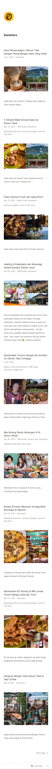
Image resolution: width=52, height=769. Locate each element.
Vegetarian (18, 370)
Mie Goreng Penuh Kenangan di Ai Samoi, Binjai (22, 434)
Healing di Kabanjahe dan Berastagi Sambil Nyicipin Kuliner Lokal (23, 266)
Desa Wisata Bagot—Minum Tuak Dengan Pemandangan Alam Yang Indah (25, 52)
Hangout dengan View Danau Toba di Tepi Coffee (24, 678)
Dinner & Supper (29, 131)
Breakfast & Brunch (12, 131)
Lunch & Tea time (27, 205)
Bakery (7, 367)
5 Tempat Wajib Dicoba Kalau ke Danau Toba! (21, 121)
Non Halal (26, 444)
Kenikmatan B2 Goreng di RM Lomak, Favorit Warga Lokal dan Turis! (24, 593)
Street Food (22, 200)
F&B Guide (21, 127)
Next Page (42, 753)
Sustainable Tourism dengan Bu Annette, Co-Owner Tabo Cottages (25, 357)
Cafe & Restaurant (19, 367)
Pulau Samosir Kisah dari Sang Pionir (23, 196)
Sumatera (20, 57)
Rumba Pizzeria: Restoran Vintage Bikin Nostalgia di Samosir (25, 508)
